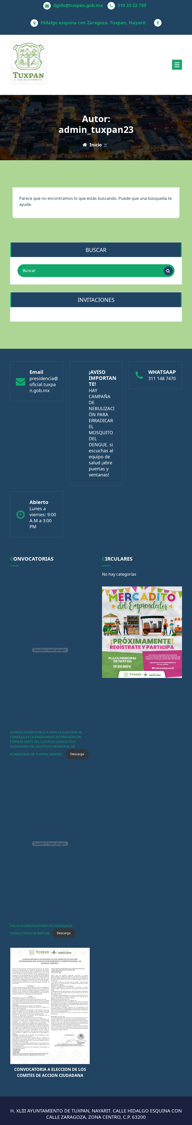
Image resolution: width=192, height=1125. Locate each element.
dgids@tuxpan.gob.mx (78, 5)
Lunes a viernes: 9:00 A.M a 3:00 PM (43, 517)
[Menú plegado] (177, 65)
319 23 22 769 (132, 5)
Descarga (77, 754)
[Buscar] (168, 270)
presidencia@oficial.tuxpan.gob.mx (44, 384)
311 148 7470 (162, 378)
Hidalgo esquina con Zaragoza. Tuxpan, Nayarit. (93, 23)
